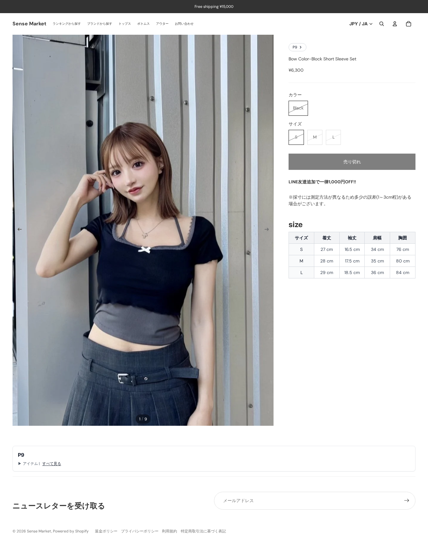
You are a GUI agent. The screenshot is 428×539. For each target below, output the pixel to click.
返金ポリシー (106, 531)
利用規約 (169, 531)
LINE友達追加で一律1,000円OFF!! (322, 182)
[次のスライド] (269, 230)
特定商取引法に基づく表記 (203, 531)
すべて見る (51, 463)
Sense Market (39, 531)
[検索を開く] (382, 24)
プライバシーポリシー (140, 531)
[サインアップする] (407, 500)
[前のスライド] (18, 230)
